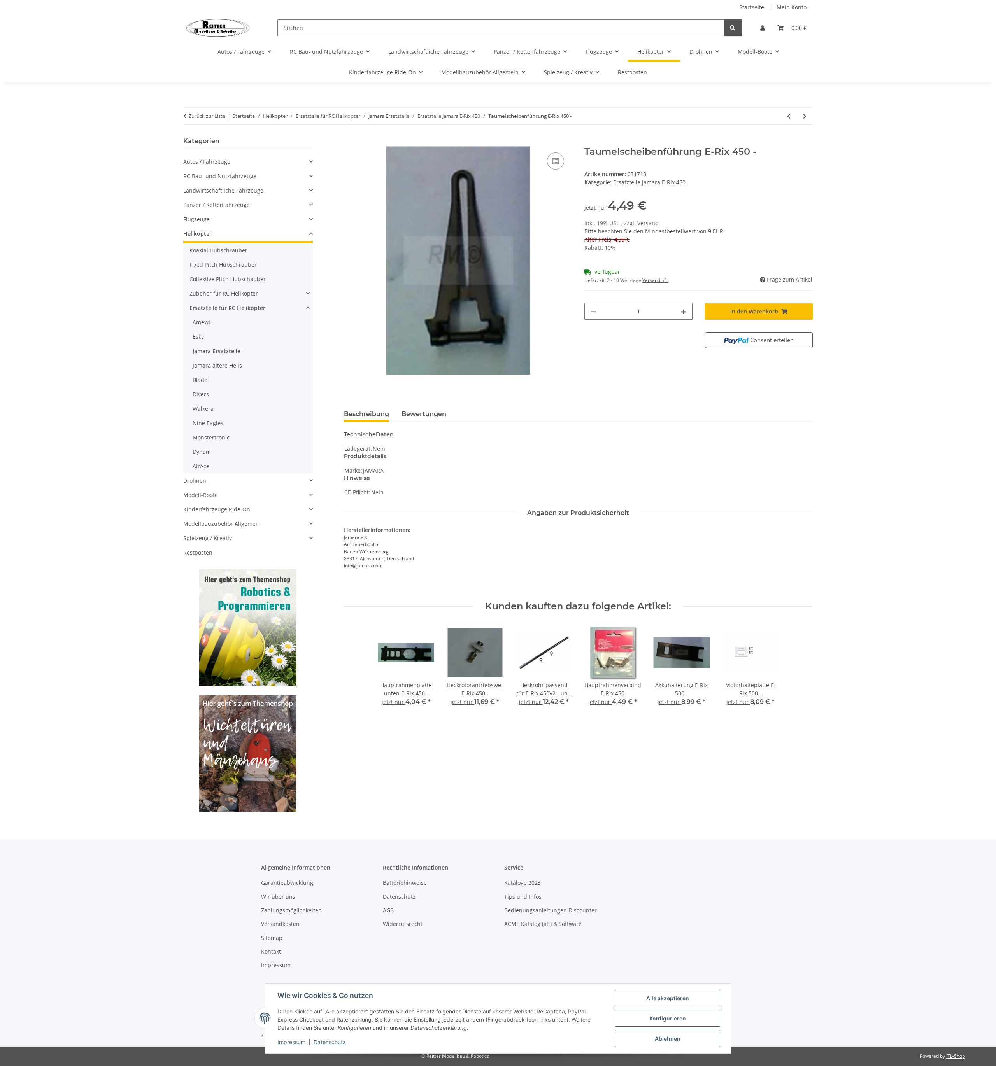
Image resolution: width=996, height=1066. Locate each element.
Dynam (202, 451)
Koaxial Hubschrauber (218, 250)
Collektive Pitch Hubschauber (227, 279)
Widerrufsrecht (403, 924)
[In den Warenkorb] (350, 142)
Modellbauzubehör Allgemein (222, 523)
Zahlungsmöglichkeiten (291, 910)
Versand (648, 223)
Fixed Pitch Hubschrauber (223, 264)
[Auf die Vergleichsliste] (555, 161)
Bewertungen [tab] (424, 414)
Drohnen (194, 480)
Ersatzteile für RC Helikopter (227, 308)
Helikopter (197, 233)
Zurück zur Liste (207, 115)
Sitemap (271, 938)
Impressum (291, 1042)
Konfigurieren (667, 1018)
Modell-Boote (200, 495)
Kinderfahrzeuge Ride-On (216, 509)
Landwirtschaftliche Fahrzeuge (223, 190)
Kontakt (271, 951)
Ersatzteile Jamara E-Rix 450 (649, 182)
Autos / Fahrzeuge (206, 161)
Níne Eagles (208, 423)
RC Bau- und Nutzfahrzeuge (219, 176)
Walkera (203, 408)
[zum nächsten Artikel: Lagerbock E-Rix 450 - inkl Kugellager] (805, 116)
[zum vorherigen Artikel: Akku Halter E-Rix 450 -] (789, 116)
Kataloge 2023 (522, 882)
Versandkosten (280, 924)
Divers (201, 394)
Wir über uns (278, 896)
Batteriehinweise (405, 882)
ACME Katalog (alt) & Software (543, 924)
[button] (762, 27)
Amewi (201, 322)
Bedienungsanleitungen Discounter (550, 910)
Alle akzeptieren (667, 998)
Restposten (197, 552)
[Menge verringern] (593, 311)
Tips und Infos (523, 896)
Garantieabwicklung (287, 882)
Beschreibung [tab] (366, 414)
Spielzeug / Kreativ (207, 538)
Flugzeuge (196, 219)
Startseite (751, 7)
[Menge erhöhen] (683, 311)
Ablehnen (667, 1038)
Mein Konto (792, 7)
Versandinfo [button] (655, 280)
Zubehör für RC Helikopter (223, 293)
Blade (200, 379)
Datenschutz (330, 1042)
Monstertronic (211, 437)
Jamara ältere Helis (217, 365)
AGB (388, 910)
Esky (198, 336)
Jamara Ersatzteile (216, 351)
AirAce (201, 466)
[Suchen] (733, 27)
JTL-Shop (955, 1056)
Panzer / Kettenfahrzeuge (216, 204)
